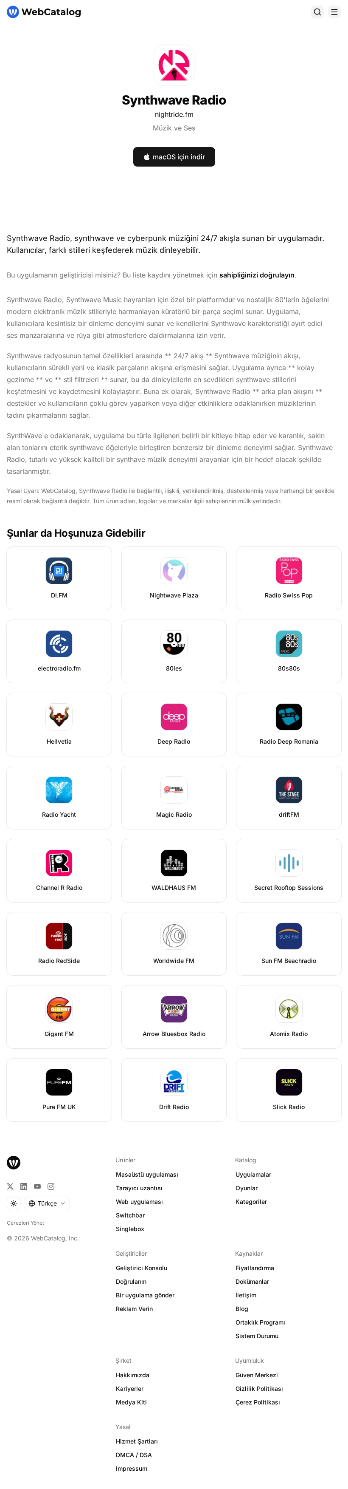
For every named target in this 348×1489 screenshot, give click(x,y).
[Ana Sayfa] (44, 12)
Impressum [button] (131, 1468)
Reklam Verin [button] (134, 1308)
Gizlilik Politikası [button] (259, 1388)
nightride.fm (174, 114)
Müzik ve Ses (174, 128)
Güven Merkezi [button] (257, 1375)
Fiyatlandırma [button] (255, 1267)
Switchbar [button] (130, 1215)
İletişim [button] (246, 1295)
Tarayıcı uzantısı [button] (139, 1188)
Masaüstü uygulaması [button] (147, 1174)
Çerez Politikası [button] (258, 1402)
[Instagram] (51, 1186)
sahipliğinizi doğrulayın (257, 275)
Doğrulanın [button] (131, 1281)
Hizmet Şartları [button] (137, 1441)
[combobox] (47, 1203)
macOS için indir (179, 157)
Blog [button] (242, 1308)
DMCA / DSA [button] (134, 1454)
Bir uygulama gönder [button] (145, 1295)
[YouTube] (37, 1186)
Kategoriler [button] (251, 1201)
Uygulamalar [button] (253, 1174)
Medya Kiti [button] (131, 1402)
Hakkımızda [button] (132, 1375)
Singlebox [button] (130, 1228)
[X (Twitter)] (10, 1186)
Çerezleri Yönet (25, 1223)
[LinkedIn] (23, 1186)
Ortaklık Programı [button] (260, 1322)
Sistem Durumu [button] (257, 1335)
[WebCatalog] (13, 1162)
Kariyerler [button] (129, 1388)
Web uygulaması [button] (139, 1201)
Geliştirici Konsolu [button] (141, 1267)
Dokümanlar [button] (252, 1281)
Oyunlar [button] (247, 1188)
